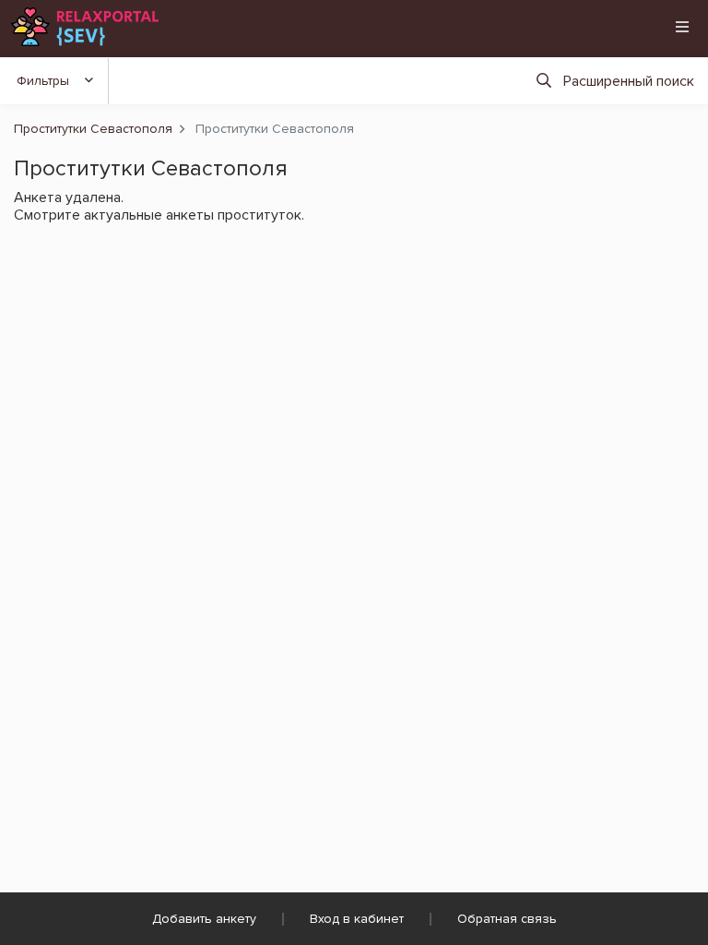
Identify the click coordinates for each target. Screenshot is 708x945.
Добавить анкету (204, 919)
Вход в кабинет (357, 919)
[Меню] (682, 27)
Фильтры (43, 81)
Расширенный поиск (628, 81)
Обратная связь (507, 919)
